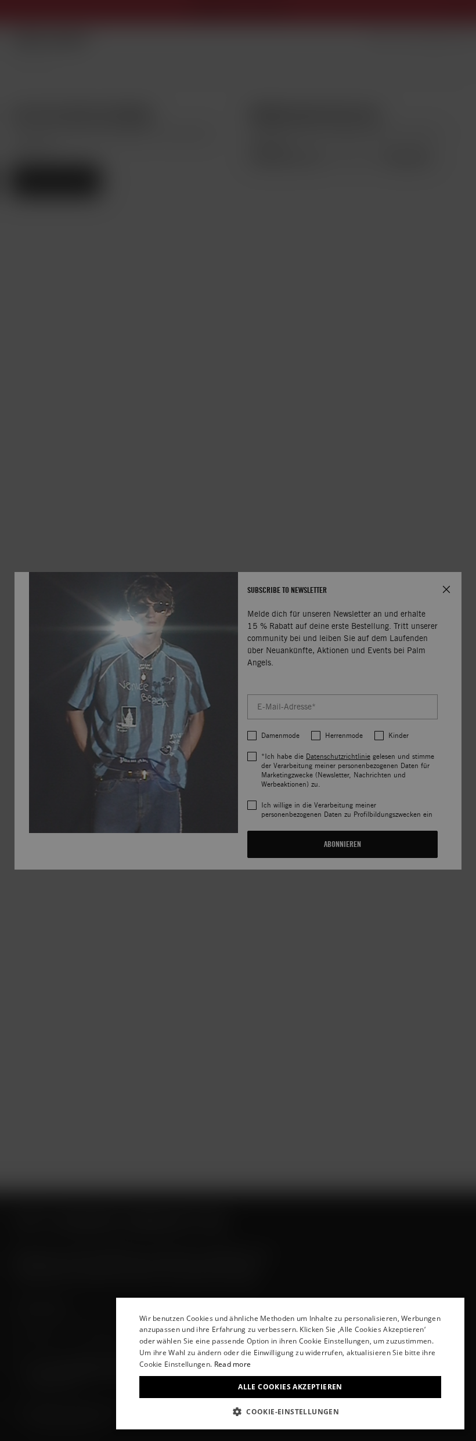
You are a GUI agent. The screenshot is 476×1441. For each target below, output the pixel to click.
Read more (232, 1364)
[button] (290, 1412)
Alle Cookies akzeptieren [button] (290, 1387)
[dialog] (290, 1363)
